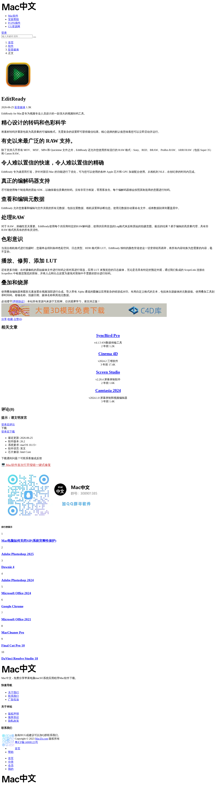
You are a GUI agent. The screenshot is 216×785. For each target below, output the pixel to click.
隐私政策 (13, 720)
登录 (4, 32)
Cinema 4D (108, 353)
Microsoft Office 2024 (16, 593)
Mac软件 (13, 15)
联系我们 (13, 696)
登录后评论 (8, 424)
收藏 (10, 319)
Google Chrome (12, 606)
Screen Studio (108, 372)
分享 (4, 319)
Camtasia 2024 (108, 390)
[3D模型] (84, 316)
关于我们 (13, 692)
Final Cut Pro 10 (13, 645)
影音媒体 (13, 49)
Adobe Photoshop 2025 (17, 554)
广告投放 (13, 699)
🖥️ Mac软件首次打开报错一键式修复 (26, 465)
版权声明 (13, 713)
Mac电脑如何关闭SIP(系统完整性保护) (28, 540)
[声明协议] (18, 301)
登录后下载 (8, 431)
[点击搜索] (34, 37)
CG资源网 (14, 26)
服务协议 (13, 717)
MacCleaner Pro (12, 632)
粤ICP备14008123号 (26, 742)
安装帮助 (13, 19)
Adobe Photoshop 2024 (17, 580)
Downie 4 (7, 567)
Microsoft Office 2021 (16, 619)
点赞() (18, 319)
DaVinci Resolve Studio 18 (19, 658)
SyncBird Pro (108, 335)
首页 (11, 42)
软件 (11, 46)
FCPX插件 (14, 22)
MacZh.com (41, 738)
